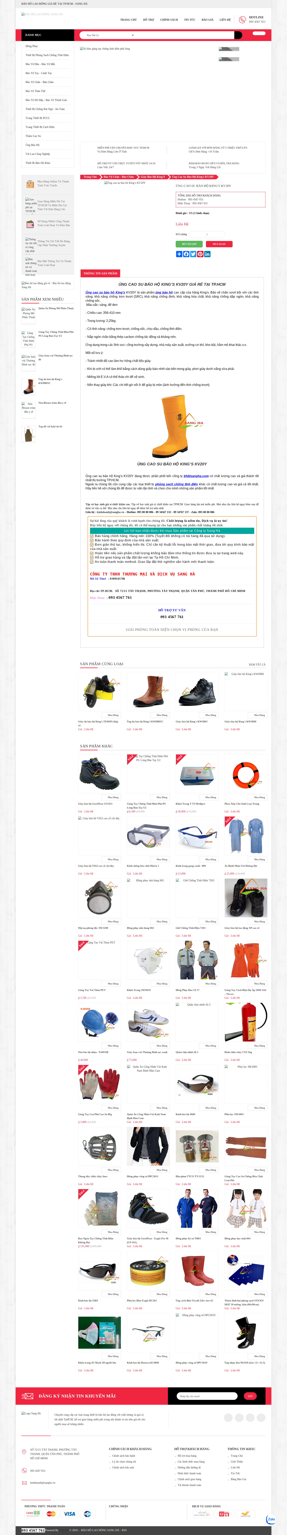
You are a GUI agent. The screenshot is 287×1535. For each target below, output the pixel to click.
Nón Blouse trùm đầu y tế (52, 402)
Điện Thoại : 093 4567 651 (193, 203)
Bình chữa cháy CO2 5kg (238, 1052)
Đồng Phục (32, 46)
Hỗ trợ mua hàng (187, 1455)
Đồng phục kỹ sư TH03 (188, 1238)
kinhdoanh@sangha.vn (110, 512)
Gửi (250, 1396)
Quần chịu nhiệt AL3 (187, 1052)
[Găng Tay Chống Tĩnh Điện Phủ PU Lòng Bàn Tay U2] (28, 339)
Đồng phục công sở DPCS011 (142, 1176)
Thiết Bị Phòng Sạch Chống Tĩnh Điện (47, 55)
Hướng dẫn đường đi (189, 1467)
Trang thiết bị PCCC (38, 118)
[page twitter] (239, 1418)
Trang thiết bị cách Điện (40, 127)
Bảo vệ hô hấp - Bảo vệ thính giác (46, 100)
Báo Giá (207, 19)
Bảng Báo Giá (238, 1479)
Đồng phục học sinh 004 (237, 1238)
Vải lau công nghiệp (38, 154)
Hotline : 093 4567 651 (190, 199)
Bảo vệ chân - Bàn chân (39, 82)
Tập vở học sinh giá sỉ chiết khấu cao (108, 504)
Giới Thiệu (237, 1461)
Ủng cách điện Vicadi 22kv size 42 (194, 1300)
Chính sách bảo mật (123, 1467)
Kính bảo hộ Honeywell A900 (143, 1362)
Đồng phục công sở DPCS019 (191, 1362)
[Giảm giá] (229, 59)
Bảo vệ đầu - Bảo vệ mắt (40, 64)
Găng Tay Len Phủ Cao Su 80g (95, 1114)
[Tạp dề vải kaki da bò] (28, 434)
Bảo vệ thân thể (35, 91)
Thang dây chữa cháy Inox (93, 1176)
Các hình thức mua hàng (191, 1461)
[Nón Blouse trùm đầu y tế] (28, 410)
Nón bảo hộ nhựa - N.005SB (93, 1052)
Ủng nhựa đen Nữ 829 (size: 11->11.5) (245, 1362)
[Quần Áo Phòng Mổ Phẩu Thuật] (28, 316)
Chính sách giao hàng (189, 1479)
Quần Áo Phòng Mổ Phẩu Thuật (56, 308)
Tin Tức (189, 19)
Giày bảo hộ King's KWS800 (240, 721)
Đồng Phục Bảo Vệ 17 (188, 990)
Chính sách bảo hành (123, 1455)
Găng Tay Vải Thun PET (92, 990)
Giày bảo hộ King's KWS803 (192, 721)
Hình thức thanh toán (189, 1473)
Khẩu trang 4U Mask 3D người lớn (97, 1362)
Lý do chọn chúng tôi (124, 1461)
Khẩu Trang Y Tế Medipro (190, 803)
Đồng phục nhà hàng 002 (140, 927)
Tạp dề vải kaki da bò (50, 426)
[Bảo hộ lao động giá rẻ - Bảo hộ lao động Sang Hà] (47, 285)
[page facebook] (228, 1418)
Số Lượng (181, 234)
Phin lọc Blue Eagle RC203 (142, 1300)
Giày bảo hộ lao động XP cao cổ (242, 927)
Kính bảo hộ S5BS (88, 1300)
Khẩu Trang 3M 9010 (139, 990)
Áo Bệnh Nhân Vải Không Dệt (241, 865)
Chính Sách (169, 19)
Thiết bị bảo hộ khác (38, 163)
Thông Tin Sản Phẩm (100, 273)
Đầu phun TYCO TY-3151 (190, 1176)
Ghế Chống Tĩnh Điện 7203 (191, 927)
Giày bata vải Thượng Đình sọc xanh (147, 1052)
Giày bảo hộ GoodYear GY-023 (95, 803)
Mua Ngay (219, 244)
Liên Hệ (225, 19)
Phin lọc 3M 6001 (234, 1114)
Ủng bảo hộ (32, 145)
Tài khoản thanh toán (189, 1485)
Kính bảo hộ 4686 (185, 1114)
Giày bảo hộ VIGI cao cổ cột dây (96, 865)
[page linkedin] (261, 1418)
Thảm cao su (33, 136)
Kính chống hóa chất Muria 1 (143, 865)
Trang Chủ (128, 19)
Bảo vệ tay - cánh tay (39, 73)
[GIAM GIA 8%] (229, 49)
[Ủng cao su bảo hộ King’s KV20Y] (125, 182)
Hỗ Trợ (148, 19)
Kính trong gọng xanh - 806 (191, 865)
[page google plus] (250, 1418)
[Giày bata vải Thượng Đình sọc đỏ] (28, 363)
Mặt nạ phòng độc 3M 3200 (93, 927)
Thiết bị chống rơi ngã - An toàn (45, 109)
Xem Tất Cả (257, 664)
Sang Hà (64, 1530)
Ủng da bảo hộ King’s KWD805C (145, 721)
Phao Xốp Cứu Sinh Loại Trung (242, 803)
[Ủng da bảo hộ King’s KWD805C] (28, 386)
